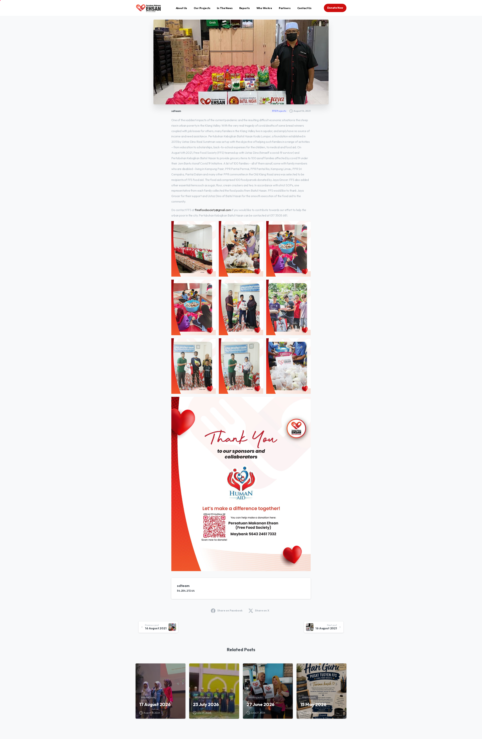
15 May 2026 (313, 704)
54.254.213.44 (186, 590)
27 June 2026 (260, 704)
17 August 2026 (155, 704)
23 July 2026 (206, 704)
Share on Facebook (229, 610)
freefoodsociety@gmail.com (213, 210)
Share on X (262, 610)
